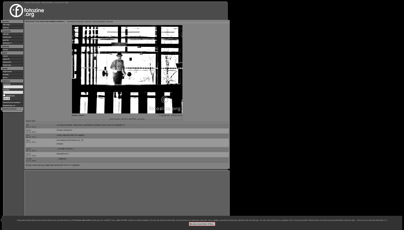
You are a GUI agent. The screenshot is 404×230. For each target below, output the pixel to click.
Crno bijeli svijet (42, 21)
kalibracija (7, 37)
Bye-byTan (30, 21)
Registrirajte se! (9, 105)
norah (28, 154)
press (5, 77)
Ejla (27, 125)
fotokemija (7, 65)
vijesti (5, 56)
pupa (28, 140)
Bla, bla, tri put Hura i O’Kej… (202, 224)
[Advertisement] (120, 193)
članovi (6, 27)
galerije (6, 40)
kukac (28, 130)
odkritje (6, 34)
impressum (7, 71)
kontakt (6, 74)
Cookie (29, 159)
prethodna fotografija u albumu (79, 21)
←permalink (140, 119)
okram (28, 149)
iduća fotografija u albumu (102, 21)
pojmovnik (7, 62)
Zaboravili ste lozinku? (12, 102)
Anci (28, 135)
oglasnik (6, 59)
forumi (5, 49)
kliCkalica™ (7, 43)
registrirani (67, 165)
